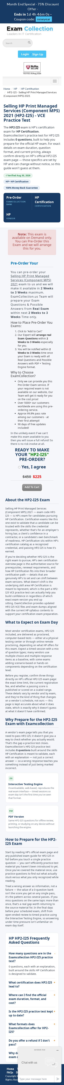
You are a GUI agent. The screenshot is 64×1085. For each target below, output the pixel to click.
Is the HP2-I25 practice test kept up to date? (31, 1013)
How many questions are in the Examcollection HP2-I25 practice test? (31, 957)
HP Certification (30, 88)
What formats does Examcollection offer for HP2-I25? (29, 1028)
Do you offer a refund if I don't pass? (29, 1042)
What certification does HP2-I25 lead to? (30, 984)
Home (7, 88)
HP (15, 88)
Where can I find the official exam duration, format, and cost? (27, 998)
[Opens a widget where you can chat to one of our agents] (40, 1064)
